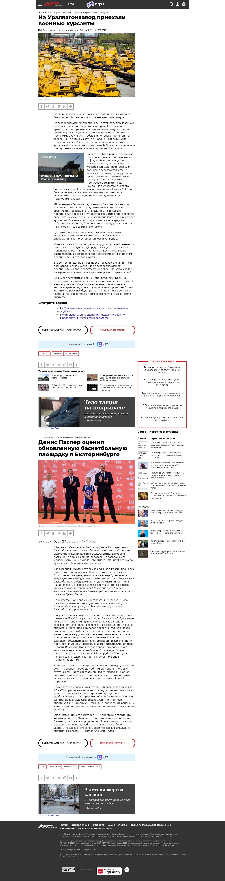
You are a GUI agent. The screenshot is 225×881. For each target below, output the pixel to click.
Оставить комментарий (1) (112, 330)
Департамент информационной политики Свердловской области (70, 526)
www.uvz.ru (44, 99)
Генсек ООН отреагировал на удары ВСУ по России (167, 522)
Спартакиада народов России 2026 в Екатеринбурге (162, 419)
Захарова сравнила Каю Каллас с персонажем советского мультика (166, 532)
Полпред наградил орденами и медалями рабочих (92, 314)
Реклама (64, 825)
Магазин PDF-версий (117, 825)
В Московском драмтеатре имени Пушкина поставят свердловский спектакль (116, 387)
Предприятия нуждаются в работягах (84, 317)
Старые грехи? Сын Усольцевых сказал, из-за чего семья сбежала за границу (168, 455)
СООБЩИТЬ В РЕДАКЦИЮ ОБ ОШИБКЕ (95, 828)
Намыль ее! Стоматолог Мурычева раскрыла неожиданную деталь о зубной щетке (167, 475)
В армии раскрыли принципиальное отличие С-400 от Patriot (167, 552)
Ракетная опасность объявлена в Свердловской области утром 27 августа (162, 370)
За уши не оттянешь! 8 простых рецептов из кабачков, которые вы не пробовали (168, 495)
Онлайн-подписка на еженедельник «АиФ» (151, 825)
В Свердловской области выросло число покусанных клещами (162, 406)
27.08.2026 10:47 (45, 437)
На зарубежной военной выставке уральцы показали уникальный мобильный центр (116, 377)
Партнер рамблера (86, 869)
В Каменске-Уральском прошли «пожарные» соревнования (67, 386)
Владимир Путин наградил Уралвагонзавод (65, 376)
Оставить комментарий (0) (112, 743)
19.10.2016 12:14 (44, 12)
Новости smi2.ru (48, 428)
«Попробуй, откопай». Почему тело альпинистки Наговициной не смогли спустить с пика (168, 465)
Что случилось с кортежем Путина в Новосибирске (167, 542)
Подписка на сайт (80, 825)
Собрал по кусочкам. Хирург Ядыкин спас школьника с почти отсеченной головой (168, 485)
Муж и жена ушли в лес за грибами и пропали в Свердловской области (162, 394)
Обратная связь (67, 828)
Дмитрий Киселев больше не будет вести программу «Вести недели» (167, 512)
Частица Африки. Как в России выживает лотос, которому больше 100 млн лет (167, 445)
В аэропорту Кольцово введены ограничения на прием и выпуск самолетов (162, 382)
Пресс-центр (98, 825)
